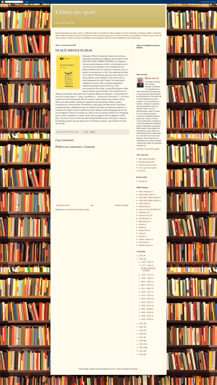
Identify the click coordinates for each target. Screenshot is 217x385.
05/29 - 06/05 (146, 298)
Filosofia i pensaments (146, 162)
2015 (141, 344)
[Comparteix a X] (89, 132)
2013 (141, 351)
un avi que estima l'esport (148, 168)
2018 (141, 334)
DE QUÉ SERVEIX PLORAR (148, 269)
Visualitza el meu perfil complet (148, 149)
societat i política (145, 239)
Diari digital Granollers (147, 159)
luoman (113, 369)
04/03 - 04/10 (146, 312)
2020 (141, 327)
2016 (141, 340)
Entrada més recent (63, 205)
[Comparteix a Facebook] (91, 132)
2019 (141, 330)
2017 (141, 337)
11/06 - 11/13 (146, 274)
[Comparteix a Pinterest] (94, 132)
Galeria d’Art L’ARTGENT (148, 209)
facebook (142, 171)
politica (141, 224)
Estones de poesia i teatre (147, 165)
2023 (141, 255)
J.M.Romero (143, 212)
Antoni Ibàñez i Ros (146, 194)
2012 (141, 354)
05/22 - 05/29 (146, 302)
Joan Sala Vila (153, 78)
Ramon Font (143, 230)
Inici (92, 205)
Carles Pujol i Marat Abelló (148, 197)
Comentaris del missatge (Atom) (77, 209)
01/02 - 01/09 (146, 319)
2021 (141, 323)
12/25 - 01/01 (146, 262)
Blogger (135, 369)
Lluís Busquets (144, 218)
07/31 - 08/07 (146, 288)
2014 (141, 347)
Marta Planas (143, 221)
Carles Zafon (143, 203)
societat (141, 236)
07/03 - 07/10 (146, 295)
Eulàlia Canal (143, 206)
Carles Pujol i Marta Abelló (148, 200)
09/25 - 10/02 (146, 281)
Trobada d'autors (144, 245)
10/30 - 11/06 (146, 278)
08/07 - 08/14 (146, 285)
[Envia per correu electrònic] (84, 132)
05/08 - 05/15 (146, 305)
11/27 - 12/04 (146, 265)
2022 (141, 259)
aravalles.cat (143, 181)
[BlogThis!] (87, 132)
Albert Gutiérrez (144, 191)
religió (141, 233)
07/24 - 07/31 (146, 292)
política (141, 227)
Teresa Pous (143, 242)
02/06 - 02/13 (146, 316)
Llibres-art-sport (75, 12)
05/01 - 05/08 (146, 309)
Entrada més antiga (121, 205)
